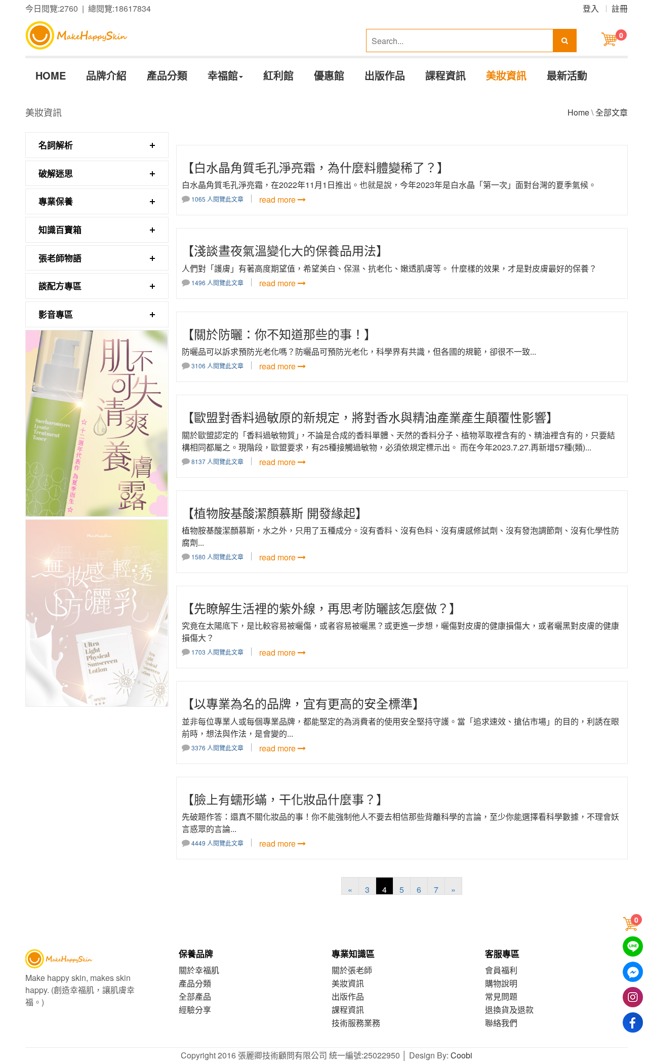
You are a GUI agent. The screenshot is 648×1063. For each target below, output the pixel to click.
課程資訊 (445, 75)
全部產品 (195, 996)
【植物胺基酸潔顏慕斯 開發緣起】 (275, 512)
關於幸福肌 (199, 970)
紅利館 (278, 75)
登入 (591, 8)
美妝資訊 (506, 75)
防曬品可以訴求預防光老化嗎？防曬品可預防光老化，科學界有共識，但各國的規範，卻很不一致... (359, 351)
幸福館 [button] (223, 75)
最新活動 (567, 75)
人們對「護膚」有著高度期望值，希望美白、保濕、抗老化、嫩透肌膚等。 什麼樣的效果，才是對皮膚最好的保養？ (389, 268)
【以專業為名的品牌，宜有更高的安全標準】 (303, 703)
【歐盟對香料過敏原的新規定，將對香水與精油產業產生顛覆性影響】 (370, 417)
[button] (632, 924)
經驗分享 (195, 1009)
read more (278, 199)
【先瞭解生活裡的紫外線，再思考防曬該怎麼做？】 (321, 608)
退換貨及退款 (509, 1009)
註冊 (620, 8)
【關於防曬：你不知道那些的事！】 (279, 334)
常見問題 (501, 996)
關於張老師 (352, 970)
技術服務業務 (356, 1023)
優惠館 (329, 75)
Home (578, 112)
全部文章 (611, 112)
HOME (50, 75)
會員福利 (501, 970)
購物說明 (501, 983)
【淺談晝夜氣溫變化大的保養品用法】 (285, 250)
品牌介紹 (106, 75)
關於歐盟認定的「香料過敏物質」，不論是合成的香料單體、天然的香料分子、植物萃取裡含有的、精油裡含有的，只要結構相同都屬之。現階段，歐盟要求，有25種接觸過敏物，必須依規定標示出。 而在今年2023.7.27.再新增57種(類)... (398, 441)
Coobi (461, 1055)
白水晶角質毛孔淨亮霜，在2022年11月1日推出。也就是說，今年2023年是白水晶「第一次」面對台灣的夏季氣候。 (389, 185)
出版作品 (384, 75)
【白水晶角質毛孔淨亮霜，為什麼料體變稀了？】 (315, 167)
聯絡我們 (501, 1023)
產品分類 (167, 75)
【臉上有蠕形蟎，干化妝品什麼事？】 (285, 799)
